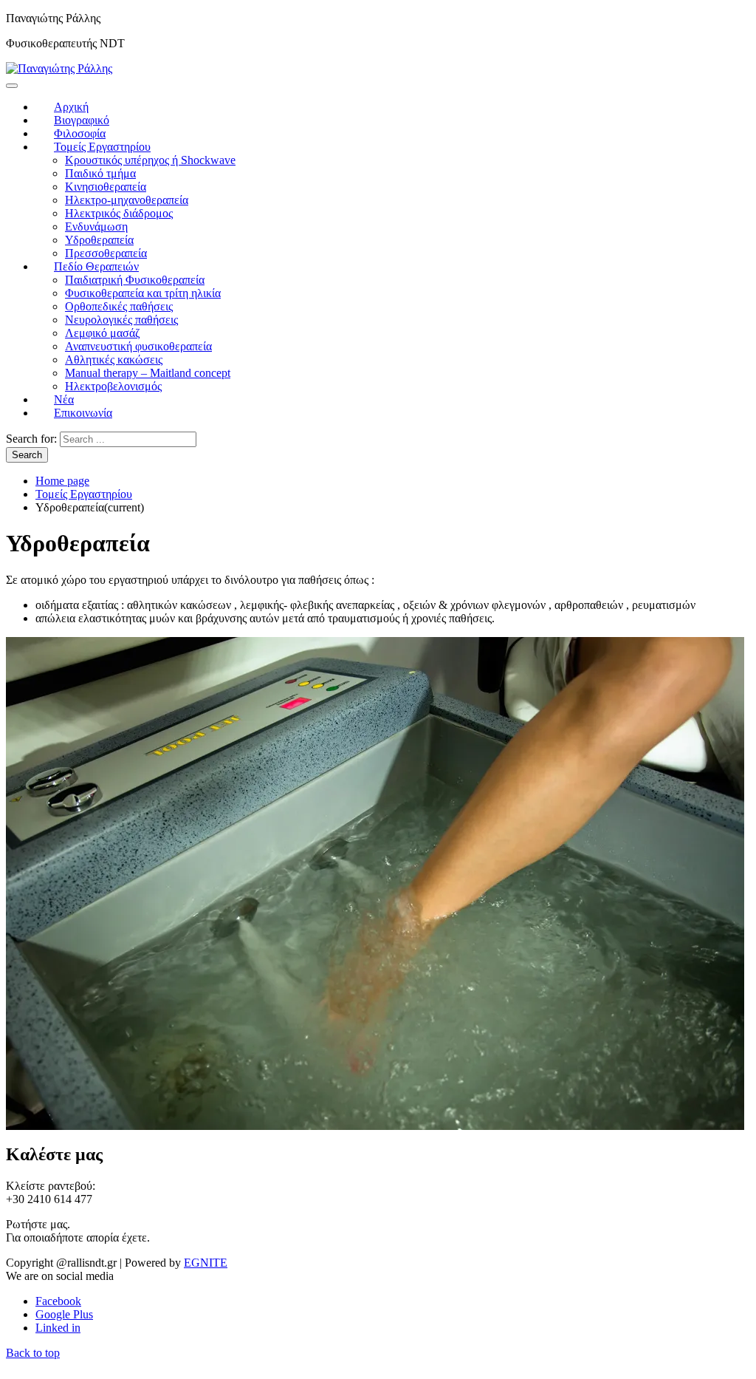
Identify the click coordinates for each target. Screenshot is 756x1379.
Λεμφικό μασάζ (102, 333)
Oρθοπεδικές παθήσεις (119, 306)
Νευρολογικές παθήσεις (121, 319)
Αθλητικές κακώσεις (113, 359)
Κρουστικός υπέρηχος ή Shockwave (150, 160)
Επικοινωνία (83, 412)
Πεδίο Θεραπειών (96, 266)
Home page (62, 480)
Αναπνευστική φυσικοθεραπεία (138, 346)
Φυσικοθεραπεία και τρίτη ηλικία (143, 293)
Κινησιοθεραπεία (105, 186)
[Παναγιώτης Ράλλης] (59, 68)
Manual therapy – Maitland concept (147, 373)
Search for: (31, 438)
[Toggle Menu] (12, 86)
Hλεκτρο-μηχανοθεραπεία (126, 200)
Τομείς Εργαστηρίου (102, 146)
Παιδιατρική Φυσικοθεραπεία (135, 279)
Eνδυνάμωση (96, 226)
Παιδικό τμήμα (100, 173)
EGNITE (205, 1262)
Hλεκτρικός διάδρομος (119, 213)
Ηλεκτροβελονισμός (113, 386)
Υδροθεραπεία (99, 240)
